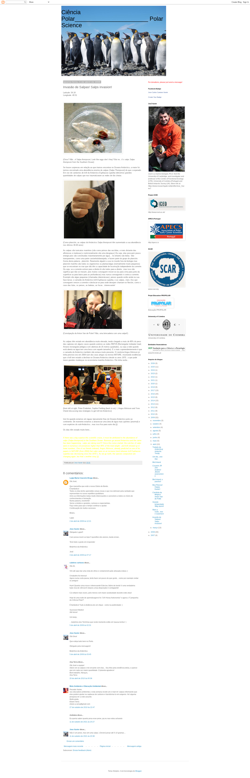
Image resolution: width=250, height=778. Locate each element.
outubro (156, 424)
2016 (153, 394)
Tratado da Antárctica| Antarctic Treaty (157, 450)
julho (155, 434)
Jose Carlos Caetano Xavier (158, 92)
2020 (153, 384)
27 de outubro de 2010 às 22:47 (82, 707)
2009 (153, 418)
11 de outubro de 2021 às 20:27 (82, 722)
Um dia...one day (157, 458)
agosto (156, 431)
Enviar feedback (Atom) (82, 750)
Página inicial (105, 746)
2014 (153, 401)
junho (155, 437)
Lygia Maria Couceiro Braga (81, 478)
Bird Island (156, 462)
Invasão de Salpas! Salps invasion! (157, 520)
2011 (153, 411)
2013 (153, 404)
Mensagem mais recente (73, 746)
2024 (153, 370)
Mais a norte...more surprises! (158, 512)
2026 (153, 363)
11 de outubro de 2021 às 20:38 (82, 736)
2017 (153, 390)
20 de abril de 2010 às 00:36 (81, 678)
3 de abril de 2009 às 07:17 (80, 555)
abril (155, 444)
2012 (153, 407)
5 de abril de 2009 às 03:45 (80, 654)
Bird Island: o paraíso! (157, 480)
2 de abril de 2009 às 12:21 (80, 521)
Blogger (138, 771)
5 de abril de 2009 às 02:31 (80, 625)
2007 (153, 535)
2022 (153, 377)
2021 (153, 380)
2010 (153, 414)
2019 (153, 387)
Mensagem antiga (134, 746)
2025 (153, 367)
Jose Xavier (74, 529)
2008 (153, 532)
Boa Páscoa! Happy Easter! (157, 487)
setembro (157, 427)
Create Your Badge (154, 97)
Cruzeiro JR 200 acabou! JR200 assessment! (158, 471)
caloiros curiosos (77, 563)
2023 (153, 373)
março (155, 528)
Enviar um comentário (75, 741)
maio (155, 441)
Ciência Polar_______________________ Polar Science (112, 18)
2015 (153, 397)
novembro (157, 421)
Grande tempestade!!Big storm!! (158, 504)
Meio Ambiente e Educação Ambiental (85, 686)
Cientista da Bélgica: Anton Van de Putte (157, 495)
